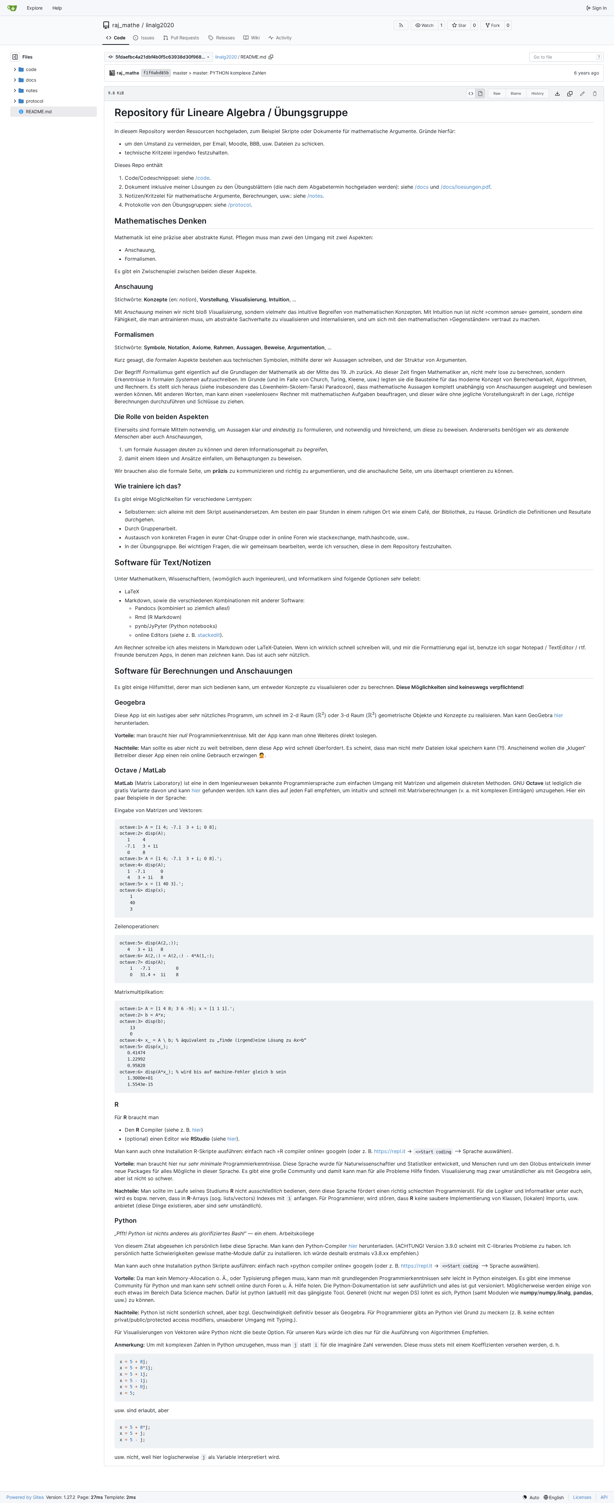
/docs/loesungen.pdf (465, 187)
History (537, 93)
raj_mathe (125, 25)
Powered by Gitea (25, 1497)
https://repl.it (389, 1151)
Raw (496, 93)
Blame (516, 93)
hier (558, 715)
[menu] (530, 1497)
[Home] (12, 8)
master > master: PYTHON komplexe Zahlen (219, 72)
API (604, 1497)
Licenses (582, 1497)
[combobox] (566, 57)
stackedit (209, 635)
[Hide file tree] (15, 57)
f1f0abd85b (156, 72)
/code (202, 178)
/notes (315, 196)
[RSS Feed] (401, 25)
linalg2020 (160, 25)
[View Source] (471, 93)
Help (57, 8)
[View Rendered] (480, 93)
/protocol (239, 205)
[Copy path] (271, 57)
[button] (424, 25)
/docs (422, 187)
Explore (35, 8)
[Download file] (557, 93)
